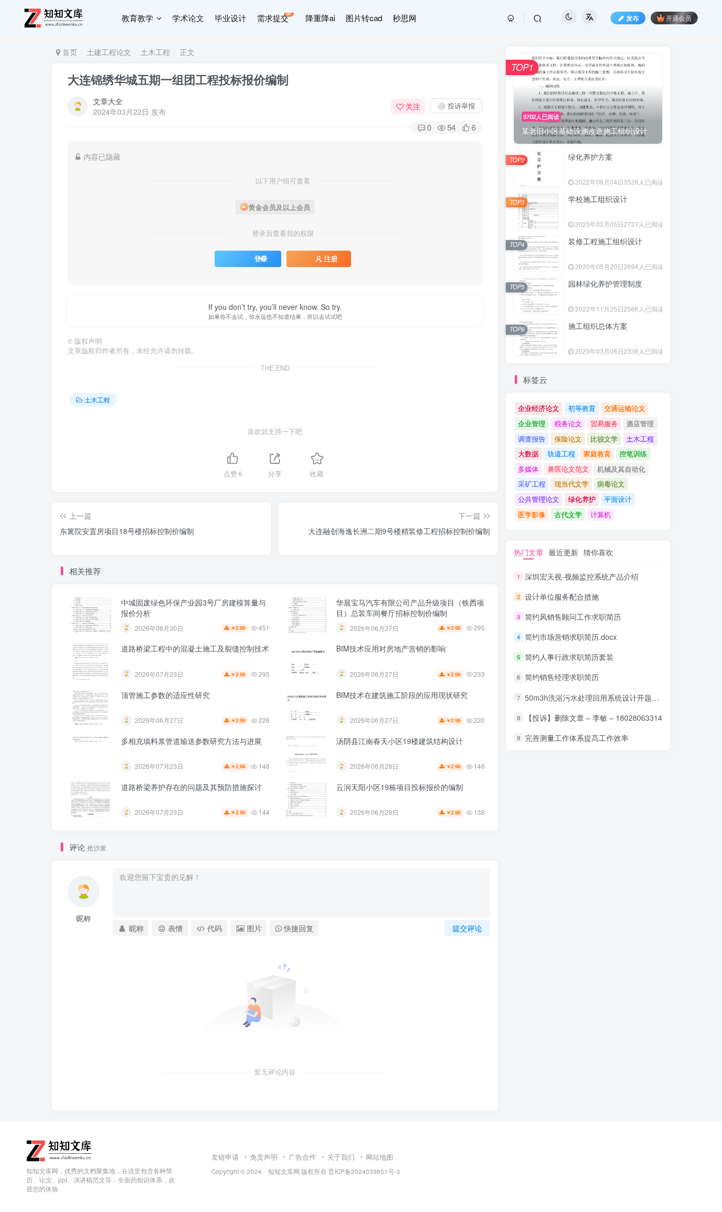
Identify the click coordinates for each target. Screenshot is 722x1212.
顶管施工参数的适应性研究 (165, 695)
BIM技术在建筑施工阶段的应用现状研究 (402, 695)
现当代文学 (571, 484)
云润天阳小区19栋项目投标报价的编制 (399, 787)
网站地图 (379, 1157)
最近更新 (563, 552)
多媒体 (528, 469)
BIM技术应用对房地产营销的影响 (391, 648)
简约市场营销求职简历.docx (571, 636)
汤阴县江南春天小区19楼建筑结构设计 (399, 741)
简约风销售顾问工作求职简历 (573, 616)
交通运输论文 (624, 408)
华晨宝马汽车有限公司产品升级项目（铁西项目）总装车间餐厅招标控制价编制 (410, 607)
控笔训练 (633, 453)
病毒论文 (611, 484)
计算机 (600, 514)
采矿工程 (531, 484)
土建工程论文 (109, 52)
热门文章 (528, 552)
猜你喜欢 (598, 552)
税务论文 (568, 423)
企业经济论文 (538, 408)
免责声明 (263, 1157)
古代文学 (568, 514)
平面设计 (618, 499)
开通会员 (678, 17)
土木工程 (155, 52)
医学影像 (531, 514)
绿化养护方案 (590, 156)
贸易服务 (604, 423)
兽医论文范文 (568, 469)
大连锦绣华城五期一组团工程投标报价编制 (178, 79)
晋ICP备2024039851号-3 (364, 1171)
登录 (261, 258)
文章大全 (108, 101)
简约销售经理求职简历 (562, 677)
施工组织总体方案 (597, 325)
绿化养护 (582, 499)
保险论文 (568, 439)
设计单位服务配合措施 (562, 596)
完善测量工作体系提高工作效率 (576, 737)
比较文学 (604, 439)
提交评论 (467, 928)
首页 (68, 52)
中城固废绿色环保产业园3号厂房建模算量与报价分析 (193, 607)
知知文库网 (283, 1171)
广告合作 (302, 1157)
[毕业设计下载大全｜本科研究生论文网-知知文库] (60, 1150)
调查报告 (531, 439)
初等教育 (582, 408)
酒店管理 (640, 423)
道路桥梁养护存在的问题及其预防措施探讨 (191, 787)
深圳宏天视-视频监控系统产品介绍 (581, 576)
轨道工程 (561, 453)
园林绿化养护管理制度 (605, 283)
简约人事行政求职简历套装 (569, 656)
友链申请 (225, 1157)
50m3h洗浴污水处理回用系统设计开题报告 (596, 697)
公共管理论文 (538, 499)
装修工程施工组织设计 (605, 241)
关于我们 (341, 1157)
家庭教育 (597, 453)
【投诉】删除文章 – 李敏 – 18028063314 (593, 717)
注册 (331, 258)
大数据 (528, 453)
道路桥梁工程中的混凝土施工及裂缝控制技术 (195, 648)
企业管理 (531, 423)
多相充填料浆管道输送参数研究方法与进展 (191, 741)
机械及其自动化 (621, 469)
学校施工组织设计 (597, 199)
